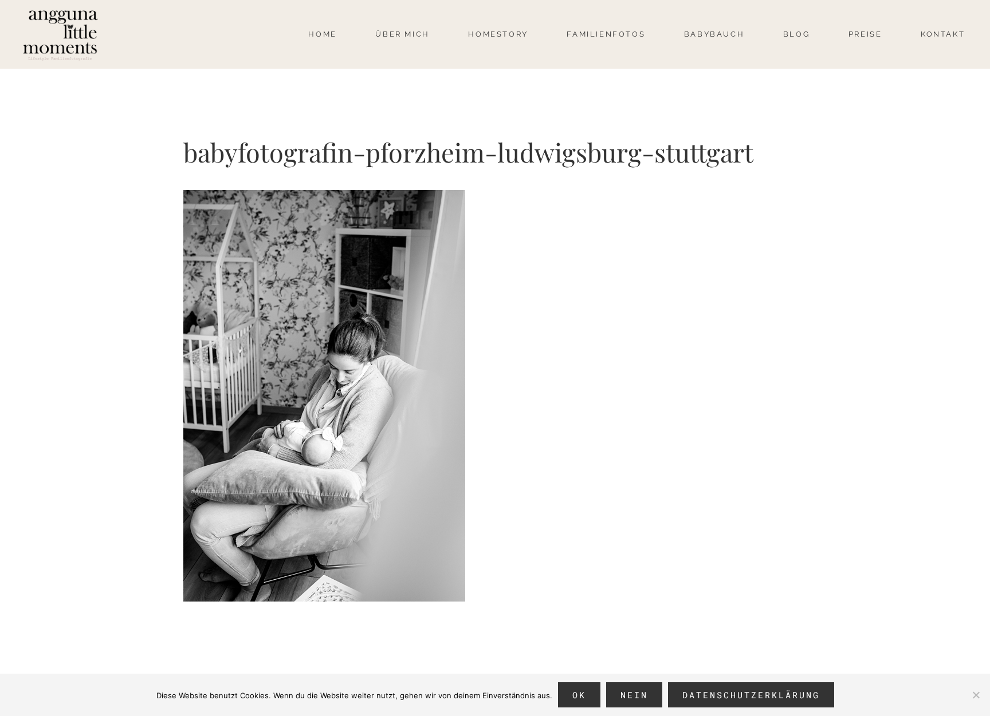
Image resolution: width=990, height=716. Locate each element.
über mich (402, 34)
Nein (634, 695)
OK (579, 695)
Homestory (498, 34)
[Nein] (975, 695)
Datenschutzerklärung (751, 695)
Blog (796, 34)
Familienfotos (606, 34)
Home (322, 34)
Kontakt (943, 34)
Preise (865, 34)
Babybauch (714, 34)
